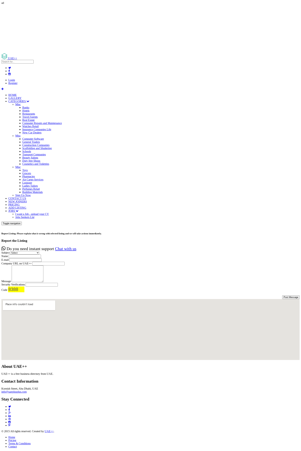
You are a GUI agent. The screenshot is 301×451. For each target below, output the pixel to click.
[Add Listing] (2, 89)
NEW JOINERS (17, 201)
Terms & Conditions (19, 443)
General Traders (31, 141)
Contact (12, 446)
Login (11, 80)
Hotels (25, 110)
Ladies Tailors (30, 185)
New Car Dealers (31, 132)
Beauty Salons (30, 157)
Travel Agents (30, 116)
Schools (26, 151)
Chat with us (65, 248)
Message (6, 281)
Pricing (12, 440)
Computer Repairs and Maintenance (42, 123)
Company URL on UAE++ (16, 263)
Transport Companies (34, 154)
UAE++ (49, 431)
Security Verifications (13, 284)
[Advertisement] (105, 29)
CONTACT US (17, 198)
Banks (25, 107)
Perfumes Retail (31, 188)
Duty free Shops (31, 160)
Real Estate (28, 120)
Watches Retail (30, 126)
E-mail (5, 259)
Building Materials (32, 192)
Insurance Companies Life (36, 129)
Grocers (26, 173)
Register (12, 83)
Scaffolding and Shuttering (37, 148)
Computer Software (33, 138)
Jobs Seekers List (24, 217)
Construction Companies (35, 145)
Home (11, 437)
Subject (5, 252)
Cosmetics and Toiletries (35, 163)
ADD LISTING (17, 207)
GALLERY (15, 98)
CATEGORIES (17, 101)
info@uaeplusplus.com (14, 391)
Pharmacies (28, 176)
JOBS (12, 210)
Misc (18, 104)
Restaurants (28, 113)
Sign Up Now (23, 195)
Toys (25, 170)
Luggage (27, 182)
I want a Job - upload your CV (32, 214)
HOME (12, 94)
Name (4, 256)
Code (4, 289)
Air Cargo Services (32, 179)
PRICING (14, 204)
